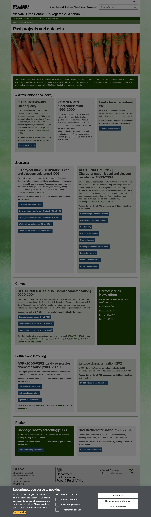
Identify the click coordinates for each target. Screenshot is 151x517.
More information (118, 506)
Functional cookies (69, 499)
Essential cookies (68, 494)
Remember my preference (117, 501)
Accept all (118, 495)
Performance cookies (70, 510)
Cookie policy (19, 512)
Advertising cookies (70, 504)
